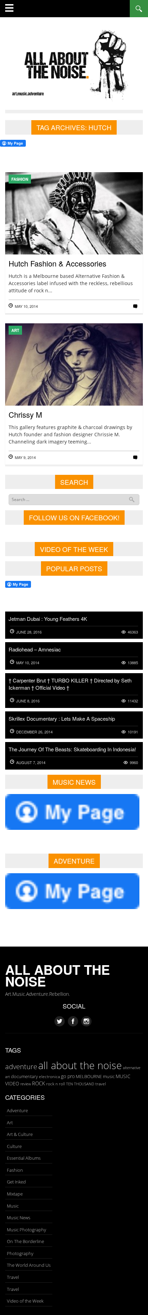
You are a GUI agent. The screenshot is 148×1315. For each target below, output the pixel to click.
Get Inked (16, 1182)
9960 (134, 762)
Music (13, 1206)
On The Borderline (25, 1241)
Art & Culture (20, 1134)
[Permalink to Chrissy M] (74, 386)
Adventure (17, 1110)
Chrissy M (25, 414)
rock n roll (55, 1083)
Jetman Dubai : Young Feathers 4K (48, 618)
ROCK (38, 1083)
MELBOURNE (89, 1076)
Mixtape (15, 1194)
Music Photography (26, 1230)
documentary (24, 1076)
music (109, 1076)
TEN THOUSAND (80, 1083)
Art (15, 330)
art (7, 1076)
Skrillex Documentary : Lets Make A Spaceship (62, 718)
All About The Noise (57, 975)
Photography (20, 1253)
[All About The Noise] (74, 64)
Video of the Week (25, 1301)
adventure (21, 1066)
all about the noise (80, 1065)
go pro (68, 1076)
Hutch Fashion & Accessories (57, 263)
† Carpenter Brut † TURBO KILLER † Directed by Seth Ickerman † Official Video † (70, 684)
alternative (131, 1067)
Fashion (19, 179)
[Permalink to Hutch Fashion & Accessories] (74, 234)
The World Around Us (29, 1265)
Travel (13, 1277)
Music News (18, 1217)
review (25, 1084)
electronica (49, 1076)
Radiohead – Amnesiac (35, 649)
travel (100, 1083)
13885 (133, 662)
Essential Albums (24, 1158)
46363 (133, 632)
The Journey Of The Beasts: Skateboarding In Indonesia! (72, 749)
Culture (14, 1146)
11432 (133, 700)
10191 (133, 731)
